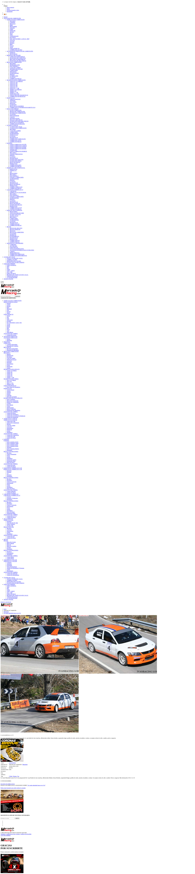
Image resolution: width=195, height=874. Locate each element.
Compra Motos (10, 557)
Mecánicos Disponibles (12, 348)
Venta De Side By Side (12, 523)
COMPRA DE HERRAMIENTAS (18, 255)
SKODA (12, 32)
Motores (9, 354)
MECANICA (13, 152)
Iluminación (9, 366)
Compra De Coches (11, 335)
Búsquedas (9, 340)
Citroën (8, 304)
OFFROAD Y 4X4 (14, 93)
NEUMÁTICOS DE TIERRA (11, 379)
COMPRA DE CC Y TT (16, 207)
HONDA (12, 43)
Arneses (9, 391)
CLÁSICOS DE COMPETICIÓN (18, 128)
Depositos (9, 362)
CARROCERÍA (14, 70)
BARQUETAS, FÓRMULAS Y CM (13, 468)
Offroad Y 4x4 (10, 384)
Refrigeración (10, 355)
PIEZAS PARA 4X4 (9, 527)
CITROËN (12, 22)
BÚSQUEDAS (13, 54)
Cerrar (5, 6)
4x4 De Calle (10, 525)
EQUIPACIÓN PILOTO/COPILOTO (13, 398)
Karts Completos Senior (12, 446)
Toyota (8, 324)
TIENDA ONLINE (8, 279)
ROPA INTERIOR (14, 115)
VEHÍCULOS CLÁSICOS (10, 418)
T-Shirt (10, 776)
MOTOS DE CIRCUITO (16, 228)
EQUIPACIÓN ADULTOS (16, 159)
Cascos (8, 406)
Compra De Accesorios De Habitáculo (16, 416)
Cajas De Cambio (11, 358)
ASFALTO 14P (13, 82)
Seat (8, 317)
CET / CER (9, 272)
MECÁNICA (13, 174)
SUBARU (12, 28)
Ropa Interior (10, 405)
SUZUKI (12, 41)
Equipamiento (10, 553)
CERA (8, 269)
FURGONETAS (14, 247)
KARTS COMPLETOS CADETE (18, 146)
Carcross (9, 496)
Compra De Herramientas (13, 575)
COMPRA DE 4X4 (14, 224)
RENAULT (13, 23)
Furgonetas (9, 565)
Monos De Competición (12, 400)
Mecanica (9, 453)
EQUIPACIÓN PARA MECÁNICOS (19, 121)
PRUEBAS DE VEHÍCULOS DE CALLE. (17, 274)
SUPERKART (13, 150)
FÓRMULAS (13, 170)
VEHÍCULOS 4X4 (8, 520)
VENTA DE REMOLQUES (17, 248)
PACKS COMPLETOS (15, 110)
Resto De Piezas (11, 462)
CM (11, 172)
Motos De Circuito (11, 542)
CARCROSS (13, 191)
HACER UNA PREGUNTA (8, 784)
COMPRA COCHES (12, 259)
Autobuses (9, 564)
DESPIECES (13, 235)
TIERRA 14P (13, 91)
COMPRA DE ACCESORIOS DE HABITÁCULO (22, 107)
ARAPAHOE (12, 763)
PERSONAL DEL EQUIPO (14, 55)
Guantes (9, 403)
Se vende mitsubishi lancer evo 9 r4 (12, 613)
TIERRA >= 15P (14, 92)
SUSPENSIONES (14, 73)
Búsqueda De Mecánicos (13, 350)
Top (18, 776)
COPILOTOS (7, 343)
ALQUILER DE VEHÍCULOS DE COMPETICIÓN (20, 51)
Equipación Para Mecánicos (13, 410)
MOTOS (9, 226)
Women (15, 776)
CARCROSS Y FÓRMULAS (11, 494)
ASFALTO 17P (13, 87)
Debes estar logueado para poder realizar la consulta (13, 788)
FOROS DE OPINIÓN (9, 263)
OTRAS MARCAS (14, 48)
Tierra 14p (9, 381)
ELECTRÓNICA (14, 66)
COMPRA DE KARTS (15, 165)
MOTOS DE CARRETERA (17, 232)
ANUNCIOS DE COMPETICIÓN (12, 18)
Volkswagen (10, 320)
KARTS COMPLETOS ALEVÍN (18, 144)
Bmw (8, 307)
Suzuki (8, 325)
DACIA (12, 45)
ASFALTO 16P (13, 85)
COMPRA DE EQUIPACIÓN (17, 124)
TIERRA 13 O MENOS (16, 89)
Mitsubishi (9, 309)
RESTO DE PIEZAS (15, 162)
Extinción (9, 395)
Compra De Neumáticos (12, 414)
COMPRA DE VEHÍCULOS (17, 254)
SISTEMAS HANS (14, 118)
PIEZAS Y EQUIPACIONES (11, 451)
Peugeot (9, 303)
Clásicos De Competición (13, 422)
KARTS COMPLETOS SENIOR (18, 148)
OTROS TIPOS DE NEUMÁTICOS (19, 95)
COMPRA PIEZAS (14, 242)
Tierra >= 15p (10, 383)
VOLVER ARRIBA (6, 835)
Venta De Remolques (12, 566)
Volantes (9, 392)
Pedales (8, 394)
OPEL (11, 34)
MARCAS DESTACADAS (10, 302)
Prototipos (9, 475)
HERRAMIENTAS (14, 252)
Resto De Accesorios (12, 396)
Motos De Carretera (11, 546)
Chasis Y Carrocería (11, 481)
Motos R (9, 544)
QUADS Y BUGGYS (15, 214)
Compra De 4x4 (10, 536)
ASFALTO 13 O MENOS (16, 81)
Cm (7, 473)
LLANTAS (12, 77)
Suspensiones (10, 363)
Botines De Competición (13, 402)
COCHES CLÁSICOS (12, 125)
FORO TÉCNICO (11, 273)
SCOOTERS (13, 233)
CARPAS (12, 251)
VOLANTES (13, 102)
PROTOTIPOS (13, 173)
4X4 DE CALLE (14, 215)
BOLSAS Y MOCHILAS (16, 119)
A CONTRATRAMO (12, 277)
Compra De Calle (11, 436)
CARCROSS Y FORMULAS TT (12, 495)
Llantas (8, 368)
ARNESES (12, 100)
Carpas (8, 569)
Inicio (5, 609)
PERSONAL (7, 341)
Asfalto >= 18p (10, 377)
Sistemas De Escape (11, 359)
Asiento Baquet (10, 389)
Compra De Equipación (12, 417)
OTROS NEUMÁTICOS (10, 385)
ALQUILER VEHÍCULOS (10, 336)
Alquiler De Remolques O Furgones (15, 568)
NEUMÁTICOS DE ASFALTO (12, 369)
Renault (8, 306)
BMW (11, 25)
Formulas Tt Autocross (12, 498)
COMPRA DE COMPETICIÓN (18, 139)
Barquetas (9, 470)
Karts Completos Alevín (12, 442)
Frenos (8, 365)
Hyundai (9, 321)
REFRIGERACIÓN (15, 65)
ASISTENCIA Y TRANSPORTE (15, 243)
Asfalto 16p (9, 374)
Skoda (8, 313)
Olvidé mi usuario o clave (13, 10)
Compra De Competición (13, 435)
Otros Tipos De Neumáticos (13, 387)
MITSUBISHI (13, 26)
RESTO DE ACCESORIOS (17, 106)
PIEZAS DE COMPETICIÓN (14, 62)
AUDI (11, 47)
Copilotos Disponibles (12, 344)
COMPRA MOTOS (15, 240)
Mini (8, 328)
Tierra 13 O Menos (11, 380)
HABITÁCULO (11, 98)
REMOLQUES (13, 163)
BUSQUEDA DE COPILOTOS (18, 58)
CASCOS (12, 117)
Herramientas (10, 571)
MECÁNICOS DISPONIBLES (17, 59)
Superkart (9, 447)
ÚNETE (17, 818)
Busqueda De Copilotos (12, 346)
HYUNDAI (13, 37)
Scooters (9, 547)
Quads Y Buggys (11, 524)
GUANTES (13, 114)
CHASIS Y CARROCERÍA (17, 177)
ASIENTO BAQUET (15, 99)
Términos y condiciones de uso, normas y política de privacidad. (16, 834)
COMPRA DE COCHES (16, 50)
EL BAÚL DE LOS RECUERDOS (15, 262)
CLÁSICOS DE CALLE (16, 126)
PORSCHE (12, 30)
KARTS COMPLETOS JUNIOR (18, 147)
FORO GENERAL (11, 265)
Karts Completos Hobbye (13, 448)
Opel (8, 318)
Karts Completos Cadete (12, 443)
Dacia (8, 329)
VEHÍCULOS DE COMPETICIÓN (16, 19)
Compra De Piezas (11, 413)
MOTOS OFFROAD (15, 229)
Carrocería (9, 361)
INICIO (5, 17)
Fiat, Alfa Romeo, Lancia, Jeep (14, 322)
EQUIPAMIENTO (14, 236)
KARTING (9, 143)
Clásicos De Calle (11, 421)
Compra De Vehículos (12, 573)
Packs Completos (11, 399)
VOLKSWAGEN (14, 36)
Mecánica (9, 479)
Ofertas (8, 339)
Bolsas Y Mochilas (11, 409)
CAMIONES (13, 244)
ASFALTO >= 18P (14, 88)
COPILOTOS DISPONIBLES (17, 56)
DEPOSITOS (13, 71)
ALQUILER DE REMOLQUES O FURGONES (22, 250)
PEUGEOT (12, 21)
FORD (11, 29)
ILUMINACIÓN (14, 76)
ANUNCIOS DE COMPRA (11, 333)
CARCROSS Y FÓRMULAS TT (15, 189)
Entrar (8, 8)
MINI (11, 44)
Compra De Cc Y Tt (11, 516)
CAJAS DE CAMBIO (15, 67)
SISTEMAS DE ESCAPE (16, 69)
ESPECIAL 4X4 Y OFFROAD (14, 210)
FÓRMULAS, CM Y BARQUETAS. (16, 167)
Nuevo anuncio (10, 7)
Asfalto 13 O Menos (12, 370)
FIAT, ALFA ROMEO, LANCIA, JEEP (19, 39)
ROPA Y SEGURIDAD (13, 108)
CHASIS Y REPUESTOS (16, 154)
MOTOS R (12, 231)
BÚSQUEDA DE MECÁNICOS (18, 60)
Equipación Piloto (11, 513)
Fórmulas (9, 472)
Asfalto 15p (9, 373)
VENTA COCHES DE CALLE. (15, 258)
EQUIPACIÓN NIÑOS (15, 161)
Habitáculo (9, 429)
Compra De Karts (11, 465)
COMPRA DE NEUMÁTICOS (17, 96)
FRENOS (12, 74)
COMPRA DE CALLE (15, 140)
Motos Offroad (10, 543)
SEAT (11, 33)
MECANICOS (7, 347)
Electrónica (9, 357)
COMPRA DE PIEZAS (15, 78)
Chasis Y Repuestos (11, 454)
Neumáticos (9, 432)
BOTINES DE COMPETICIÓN (18, 113)
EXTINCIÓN (13, 104)
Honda (8, 326)
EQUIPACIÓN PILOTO (16, 204)
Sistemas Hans (10, 407)
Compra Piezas (10, 558)
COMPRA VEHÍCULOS (16, 187)
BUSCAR (18, 296)
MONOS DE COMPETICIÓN (17, 111)
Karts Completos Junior (12, 444)
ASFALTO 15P (13, 84)
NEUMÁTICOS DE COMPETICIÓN (16, 80)
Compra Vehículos (11, 491)
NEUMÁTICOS (14, 137)
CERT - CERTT (11, 270)
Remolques (9, 450)
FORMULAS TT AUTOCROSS (18, 192)
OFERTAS (12, 52)
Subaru (8, 315)
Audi (8, 331)
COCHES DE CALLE (9, 257)
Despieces (9, 551)
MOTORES (13, 63)
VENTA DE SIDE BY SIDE (17, 213)
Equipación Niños (11, 461)
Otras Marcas (10, 332)
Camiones (9, 562)
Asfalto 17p (9, 376)
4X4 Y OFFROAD (8, 518)
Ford (8, 310)
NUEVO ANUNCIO (6, 602)
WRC (8, 266)
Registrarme (9, 11)
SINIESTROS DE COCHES (14, 261)
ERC (8, 268)
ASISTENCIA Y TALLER (10, 560)
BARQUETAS (13, 169)
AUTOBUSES (13, 246)
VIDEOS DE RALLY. (12, 276)
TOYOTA (12, 40)
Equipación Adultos (11, 459)
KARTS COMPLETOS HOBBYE (18, 151)
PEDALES (12, 103)
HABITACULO (8, 388)
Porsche (9, 311)
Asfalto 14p (9, 372)
